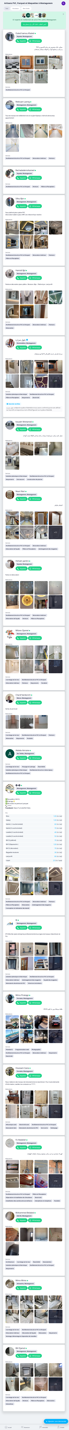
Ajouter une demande (57, 1421)
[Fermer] (63, 14)
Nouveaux (15, 8)
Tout (6, 8)
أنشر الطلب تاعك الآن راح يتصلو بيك (34, 24)
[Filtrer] (63, 3)
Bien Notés (26, 8)
